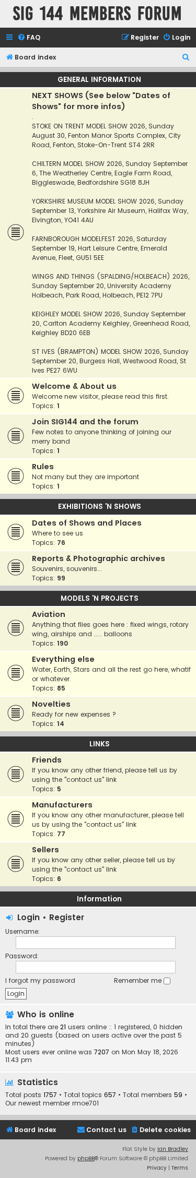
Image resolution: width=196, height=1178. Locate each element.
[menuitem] (28, 38)
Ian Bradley (172, 1149)
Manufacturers (62, 805)
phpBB (86, 1158)
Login (28, 917)
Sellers (45, 849)
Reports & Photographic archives (98, 558)
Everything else (63, 659)
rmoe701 (85, 1103)
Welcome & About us (74, 386)
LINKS (99, 744)
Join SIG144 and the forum (85, 422)
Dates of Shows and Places (87, 523)
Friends (47, 760)
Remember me (139, 980)
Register (66, 917)
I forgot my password (40, 980)
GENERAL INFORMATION (99, 80)
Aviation (48, 614)
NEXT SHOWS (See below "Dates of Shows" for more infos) (101, 101)
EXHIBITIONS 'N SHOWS (99, 506)
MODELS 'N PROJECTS (100, 598)
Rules (43, 466)
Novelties (51, 704)
